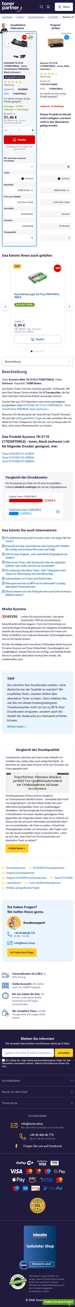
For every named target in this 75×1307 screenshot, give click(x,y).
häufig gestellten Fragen (28, 418)
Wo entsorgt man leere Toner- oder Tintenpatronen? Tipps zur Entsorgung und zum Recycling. (35, 572)
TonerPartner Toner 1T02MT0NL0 (25, 509)
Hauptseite (7, 17)
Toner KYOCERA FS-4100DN (18, 453)
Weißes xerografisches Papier (23, 887)
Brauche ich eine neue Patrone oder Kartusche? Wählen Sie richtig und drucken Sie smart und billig (37, 548)
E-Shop (20, 17)
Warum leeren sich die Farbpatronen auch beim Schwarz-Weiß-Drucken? (38, 593)
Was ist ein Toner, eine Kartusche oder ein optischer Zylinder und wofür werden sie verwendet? (35, 564)
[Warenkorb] (48, 7)
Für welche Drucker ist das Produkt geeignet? (53, 95)
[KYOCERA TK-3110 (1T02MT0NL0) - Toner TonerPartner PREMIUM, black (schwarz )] (19, 43)
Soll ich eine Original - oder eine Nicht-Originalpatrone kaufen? (36, 556)
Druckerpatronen (36, 17)
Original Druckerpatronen (20, 872)
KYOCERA (53, 17)
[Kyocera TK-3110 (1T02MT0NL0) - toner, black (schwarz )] (55, 43)
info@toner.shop (24, 943)
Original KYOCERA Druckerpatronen (26, 877)
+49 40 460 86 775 (24, 933)
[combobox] (37, 361)
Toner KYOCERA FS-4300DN (18, 461)
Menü (66, 6)
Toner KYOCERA (63, 877)
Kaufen (22, 139)
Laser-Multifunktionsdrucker (45, 882)
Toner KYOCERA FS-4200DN (18, 457)
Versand (22, 120)
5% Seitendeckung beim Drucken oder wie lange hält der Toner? (38, 539)
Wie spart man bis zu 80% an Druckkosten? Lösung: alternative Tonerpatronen (35, 585)
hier (4, 1066)
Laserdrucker (13, 882)
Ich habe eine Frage (22, 952)
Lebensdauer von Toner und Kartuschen (28, 578)
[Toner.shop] (12, 7)
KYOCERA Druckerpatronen (48, 867)
